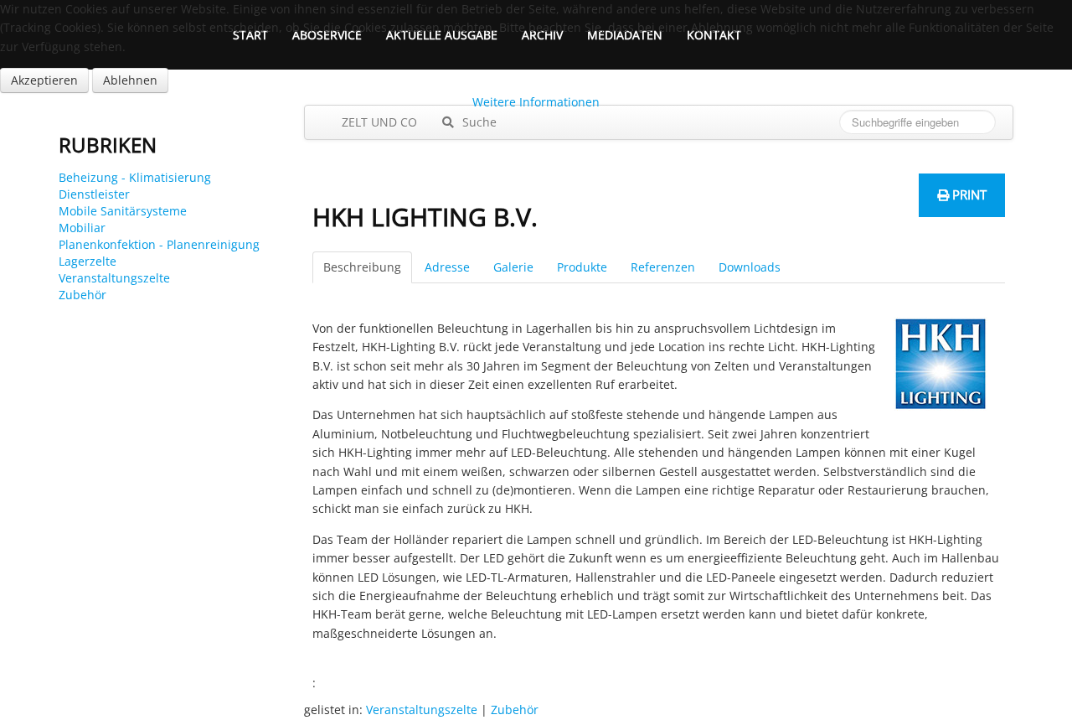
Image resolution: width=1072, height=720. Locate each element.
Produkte (582, 267)
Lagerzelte (87, 261)
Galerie (513, 267)
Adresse (447, 267)
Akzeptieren (44, 80)
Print (968, 194)
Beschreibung (362, 267)
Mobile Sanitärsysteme (123, 211)
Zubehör (82, 295)
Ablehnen (130, 80)
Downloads (750, 267)
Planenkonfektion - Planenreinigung (159, 244)
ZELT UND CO (377, 122)
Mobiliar (82, 228)
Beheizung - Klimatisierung (135, 177)
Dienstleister (94, 194)
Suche (478, 122)
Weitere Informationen (536, 102)
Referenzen (663, 267)
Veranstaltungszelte (114, 278)
